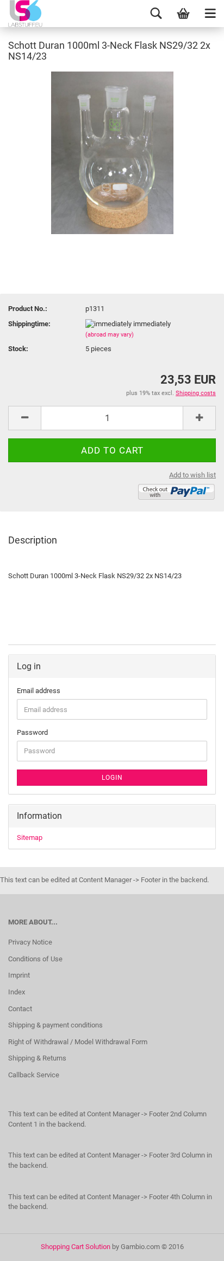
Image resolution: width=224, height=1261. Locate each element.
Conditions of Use (35, 959)
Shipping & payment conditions (55, 1025)
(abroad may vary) (109, 334)
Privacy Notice (30, 942)
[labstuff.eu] (35, 13)
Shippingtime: (29, 324)
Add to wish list (192, 475)
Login (112, 777)
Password (32, 732)
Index (16, 992)
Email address (38, 691)
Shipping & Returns (37, 1058)
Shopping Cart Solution (75, 1247)
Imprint (19, 975)
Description (32, 540)
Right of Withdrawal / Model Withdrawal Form (77, 1042)
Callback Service (33, 1075)
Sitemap (29, 837)
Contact (20, 1009)
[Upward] (194, 1244)
